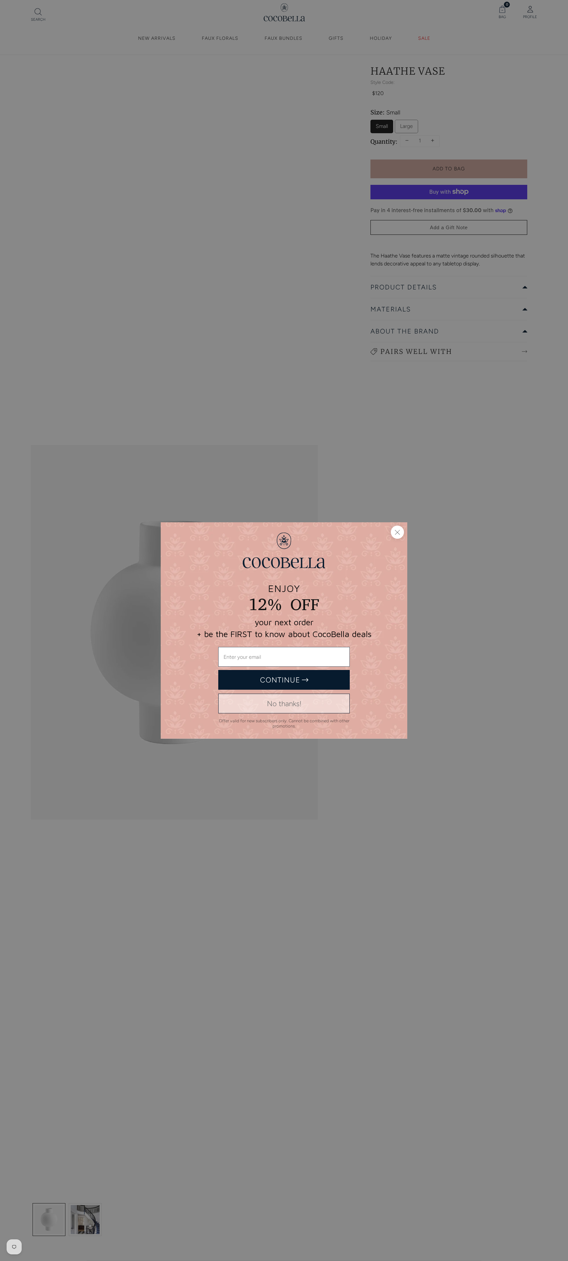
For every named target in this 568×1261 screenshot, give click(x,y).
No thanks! (284, 703)
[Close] (397, 532)
